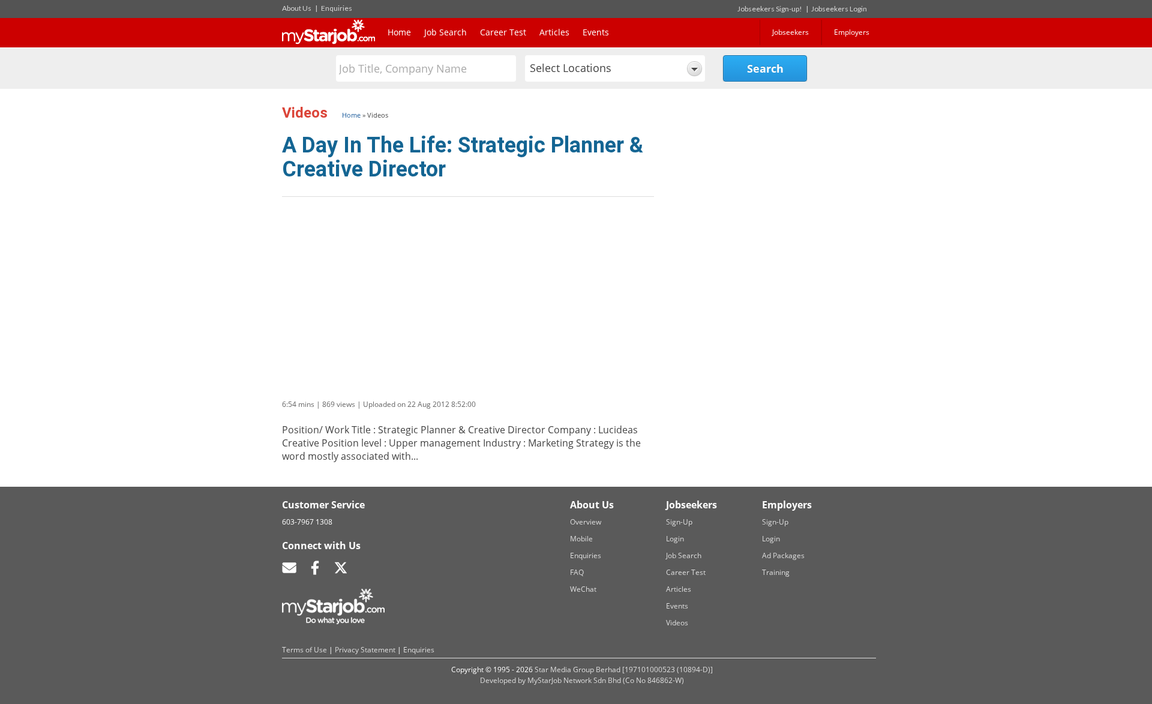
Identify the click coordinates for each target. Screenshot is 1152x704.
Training (776, 572)
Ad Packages (783, 555)
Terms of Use (304, 650)
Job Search (445, 32)
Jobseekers (790, 32)
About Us (296, 8)
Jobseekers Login (839, 8)
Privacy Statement (365, 650)
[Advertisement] (759, 176)
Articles (554, 32)
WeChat (583, 589)
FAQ (577, 572)
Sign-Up (679, 522)
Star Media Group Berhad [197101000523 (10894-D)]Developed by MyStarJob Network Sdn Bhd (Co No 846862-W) (596, 674)
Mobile (581, 539)
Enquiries (336, 8)
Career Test (503, 32)
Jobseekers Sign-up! (769, 8)
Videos (677, 623)
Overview (585, 522)
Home (399, 32)
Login (675, 539)
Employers (851, 32)
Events (596, 32)
